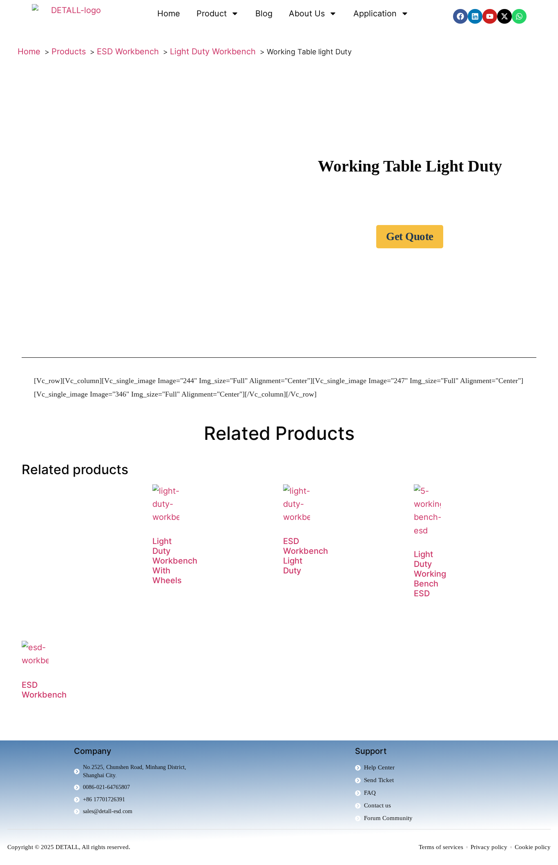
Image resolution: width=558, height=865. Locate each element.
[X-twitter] (504, 16)
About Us (307, 13)
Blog (263, 13)
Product (211, 13)
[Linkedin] (475, 16)
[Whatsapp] (519, 16)
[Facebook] (460, 16)
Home (168, 13)
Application (375, 13)
